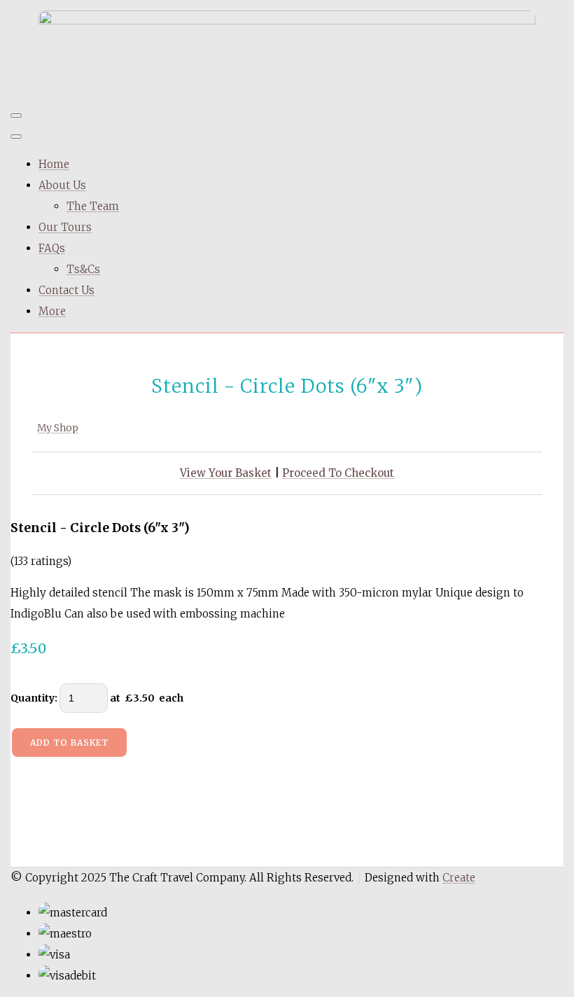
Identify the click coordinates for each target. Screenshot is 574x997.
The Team (92, 206)
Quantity (32, 698)
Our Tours (65, 227)
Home (53, 164)
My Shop (57, 427)
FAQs (51, 248)
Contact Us (66, 290)
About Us (62, 185)
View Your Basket (226, 473)
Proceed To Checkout (338, 473)
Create (458, 877)
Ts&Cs (83, 269)
